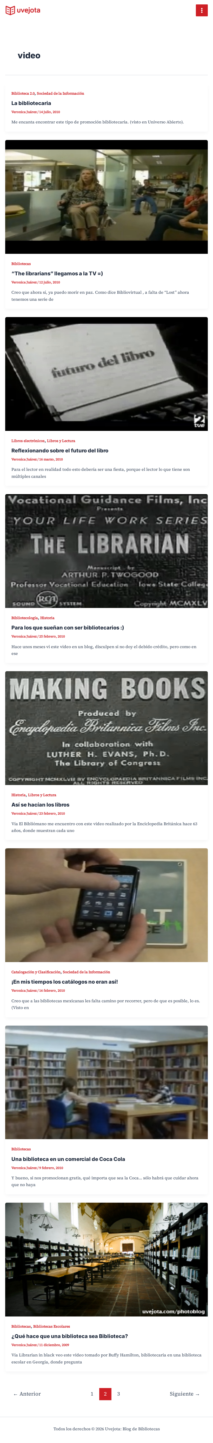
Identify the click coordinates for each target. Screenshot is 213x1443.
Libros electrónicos (28, 440)
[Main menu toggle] (202, 10)
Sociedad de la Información (60, 93)
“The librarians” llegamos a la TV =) (57, 273)
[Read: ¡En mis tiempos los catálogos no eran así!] (106, 905)
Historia (47, 617)
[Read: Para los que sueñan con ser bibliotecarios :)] (106, 550)
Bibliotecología (24, 617)
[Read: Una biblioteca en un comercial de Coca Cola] (106, 1082)
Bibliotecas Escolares (51, 1326)
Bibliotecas (21, 263)
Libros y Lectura (61, 440)
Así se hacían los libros (40, 805)
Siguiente (185, 1393)
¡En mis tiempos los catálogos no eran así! (64, 982)
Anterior (27, 1393)
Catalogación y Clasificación (36, 972)
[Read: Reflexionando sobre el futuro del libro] (106, 373)
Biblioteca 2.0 (23, 93)
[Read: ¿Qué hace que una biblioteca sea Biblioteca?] (106, 1259)
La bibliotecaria (31, 103)
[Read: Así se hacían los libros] (106, 727)
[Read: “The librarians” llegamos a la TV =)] (106, 196)
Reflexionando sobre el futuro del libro (59, 450)
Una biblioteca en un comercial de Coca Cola (68, 1159)
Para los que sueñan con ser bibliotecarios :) (67, 628)
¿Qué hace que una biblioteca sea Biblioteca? (69, 1336)
